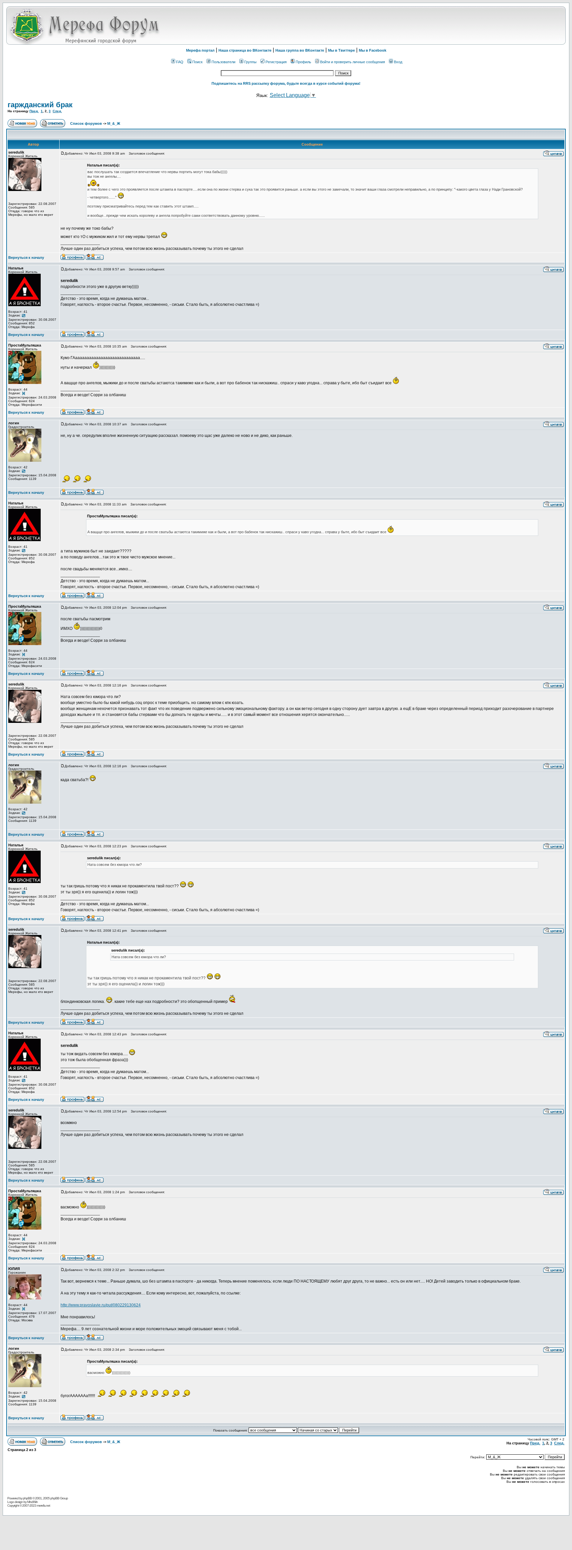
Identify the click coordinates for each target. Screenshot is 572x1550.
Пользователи (223, 62)
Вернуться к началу (26, 257)
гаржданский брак (40, 105)
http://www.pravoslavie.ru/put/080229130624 (101, 1305)
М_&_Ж (113, 123)
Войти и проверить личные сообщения (352, 62)
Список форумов (86, 123)
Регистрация (276, 62)
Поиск (197, 62)
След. (57, 111)
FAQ (179, 62)
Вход (398, 62)
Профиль (303, 62)
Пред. (34, 111)
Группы (250, 62)
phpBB (27, 1498)
